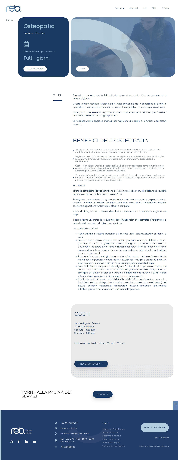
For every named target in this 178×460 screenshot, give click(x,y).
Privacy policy (162, 437)
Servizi (118, 8)
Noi (144, 8)
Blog (154, 8)
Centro (165, 8)
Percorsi (133, 8)
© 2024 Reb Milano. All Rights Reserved (154, 446)
